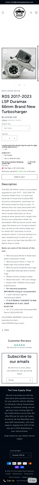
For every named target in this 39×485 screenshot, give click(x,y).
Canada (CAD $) (18, 455)
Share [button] (6, 330)
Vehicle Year (6, 124)
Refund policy (17, 474)
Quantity (5, 134)
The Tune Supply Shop (18, 471)
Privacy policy (28, 474)
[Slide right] (24, 85)
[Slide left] (14, 85)
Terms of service (14, 477)
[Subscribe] (30, 380)
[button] (2, 12)
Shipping (4, 120)
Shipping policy (27, 477)
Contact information (20, 480)
